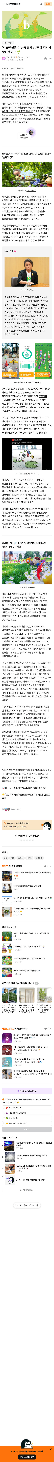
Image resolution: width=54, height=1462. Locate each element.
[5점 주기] (33, 840)
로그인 (48, 4)
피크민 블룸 (31, 587)
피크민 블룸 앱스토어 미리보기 (31, 382)
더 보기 (46, 866)
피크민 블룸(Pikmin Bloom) (27, 89)
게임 (12, 858)
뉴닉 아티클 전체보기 (27, 1190)
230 (19, 1205)
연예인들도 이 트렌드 (27, 115)
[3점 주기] (27, 840)
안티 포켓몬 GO (35, 674)
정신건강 (39, 858)
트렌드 (20, 858)
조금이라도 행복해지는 (20, 696)
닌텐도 (31, 290)
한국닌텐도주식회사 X (31, 474)
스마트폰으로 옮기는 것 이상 (14, 666)
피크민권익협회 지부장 (21, 494)
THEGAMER (31, 190)
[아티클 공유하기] (45, 58)
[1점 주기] (20, 840)
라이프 (29, 858)
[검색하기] (40, 4)
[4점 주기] (30, 840)
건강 (5, 858)
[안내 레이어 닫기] (50, 1449)
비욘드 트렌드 (8, 43)
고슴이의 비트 (27, 788)
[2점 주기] (23, 840)
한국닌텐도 (20, 69)
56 (33, 1205)
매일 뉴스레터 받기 (27, 1457)
